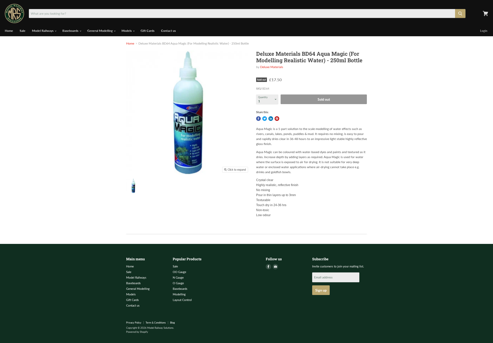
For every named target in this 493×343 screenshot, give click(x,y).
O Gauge (178, 283)
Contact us (168, 30)
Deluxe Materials (271, 67)
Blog (172, 322)
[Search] (460, 13)
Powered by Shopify (137, 331)
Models (127, 30)
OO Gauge (179, 272)
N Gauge (178, 277)
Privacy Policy (133, 322)
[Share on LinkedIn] (270, 118)
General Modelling (100, 30)
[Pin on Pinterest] (277, 118)
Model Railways (43, 30)
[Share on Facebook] (258, 118)
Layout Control (182, 300)
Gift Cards (147, 30)
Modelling (179, 294)
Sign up (321, 290)
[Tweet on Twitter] (264, 118)
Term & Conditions (156, 322)
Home (9, 30)
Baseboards (70, 30)
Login (483, 30)
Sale (22, 30)
